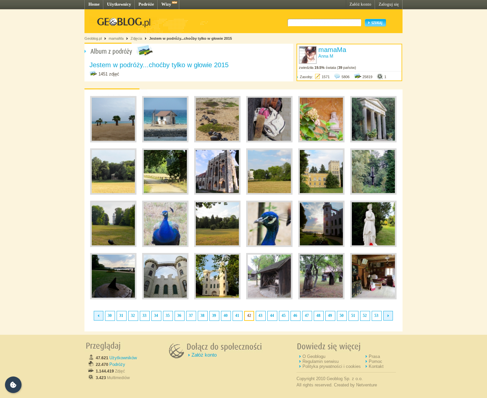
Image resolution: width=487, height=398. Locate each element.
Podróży (117, 364)
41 (237, 315)
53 (376, 315)
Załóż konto (360, 4)
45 (284, 315)
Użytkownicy (119, 4)
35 (168, 315)
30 (110, 315)
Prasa (374, 356)
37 (191, 315)
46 (295, 315)
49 (330, 315)
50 (342, 315)
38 (202, 315)
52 (365, 315)
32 (133, 315)
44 (272, 315)
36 (179, 315)
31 (121, 315)
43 (260, 315)
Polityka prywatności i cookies (331, 366)
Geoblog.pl (93, 38)
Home (94, 4)
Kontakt (376, 366)
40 (226, 315)
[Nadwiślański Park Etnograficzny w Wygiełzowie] (269, 298)
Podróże (146, 4)
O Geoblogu (313, 356)
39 (214, 315)
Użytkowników (123, 357)
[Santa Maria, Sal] (113, 141)
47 (307, 315)
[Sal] (269, 141)
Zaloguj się (389, 4)
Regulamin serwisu (320, 361)
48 (318, 315)
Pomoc (375, 361)
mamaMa (116, 38)
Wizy (166, 4)
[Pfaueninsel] (321, 141)
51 (353, 315)
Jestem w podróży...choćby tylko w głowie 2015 (190, 38)
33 (144, 315)
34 (156, 315)
